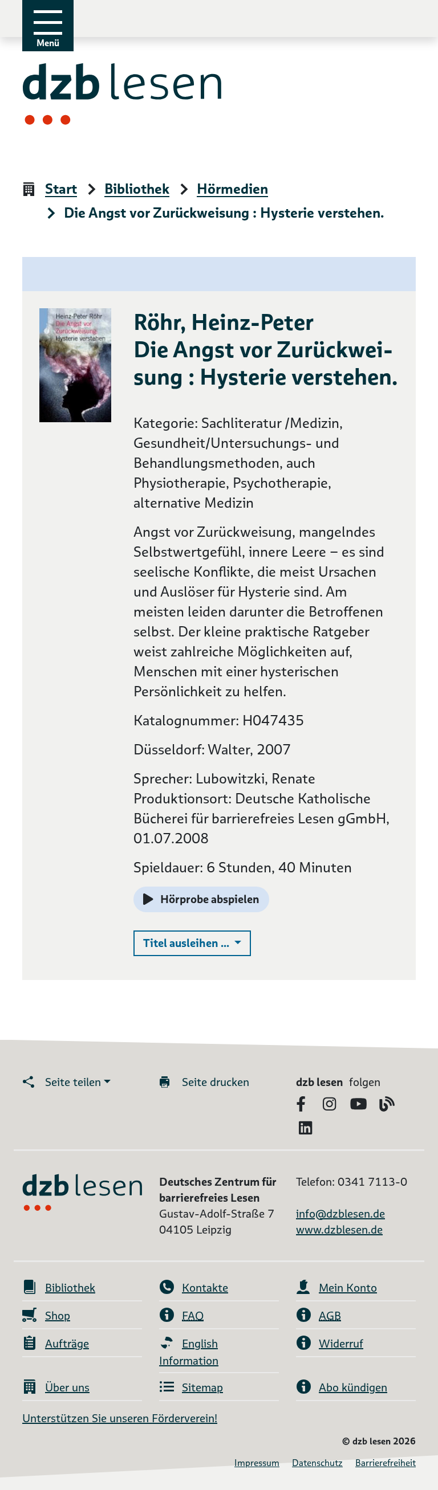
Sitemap (202, 1387)
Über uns (67, 1387)
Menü (47, 43)
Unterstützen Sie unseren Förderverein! (119, 1418)
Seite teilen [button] (73, 1082)
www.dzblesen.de (339, 1229)
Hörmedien (232, 189)
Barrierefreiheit (385, 1463)
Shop (57, 1315)
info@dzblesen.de (340, 1213)
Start (61, 189)
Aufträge (67, 1343)
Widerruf (341, 1343)
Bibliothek (136, 189)
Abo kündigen (353, 1387)
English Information (188, 1352)
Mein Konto (348, 1287)
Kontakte (205, 1287)
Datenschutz (317, 1463)
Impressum (256, 1463)
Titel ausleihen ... (197, 942)
